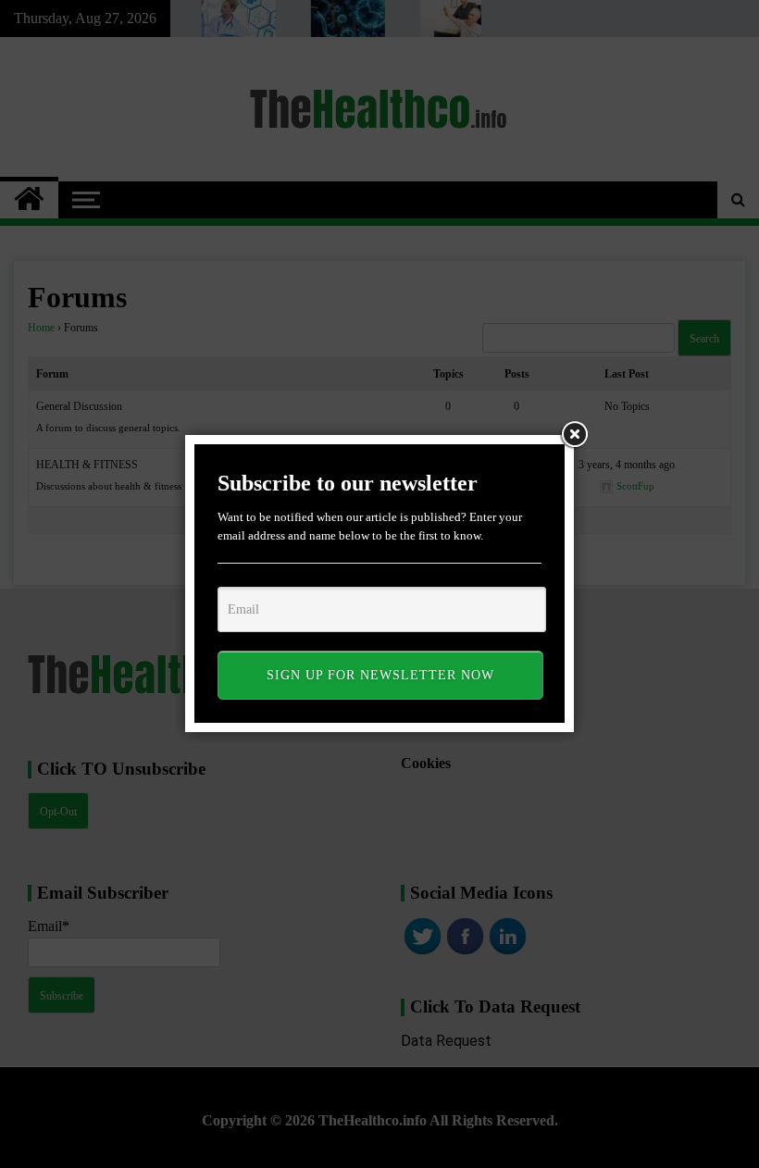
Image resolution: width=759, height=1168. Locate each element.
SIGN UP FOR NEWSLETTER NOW (380, 675)
